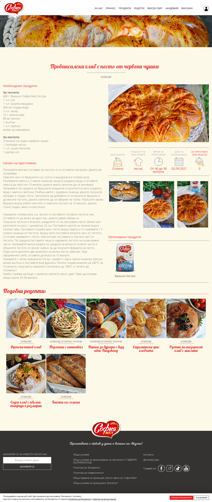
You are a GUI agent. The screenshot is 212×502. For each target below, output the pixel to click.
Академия (172, 8)
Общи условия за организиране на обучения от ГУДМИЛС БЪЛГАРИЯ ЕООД (105, 461)
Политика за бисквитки (79, 499)
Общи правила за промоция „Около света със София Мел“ (105, 477)
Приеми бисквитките (181, 497)
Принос (111, 8)
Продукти (125, 8)
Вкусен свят (154, 8)
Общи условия (81, 454)
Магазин (187, 8)
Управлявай (201, 497)
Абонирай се (27, 467)
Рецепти (139, 8)
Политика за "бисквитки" (86, 467)
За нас (99, 8)
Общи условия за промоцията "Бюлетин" (95, 482)
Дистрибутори (151, 459)
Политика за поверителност (88, 472)
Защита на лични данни (104, 499)
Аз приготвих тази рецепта (199, 153)
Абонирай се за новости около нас (25, 454)
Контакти (148, 454)
